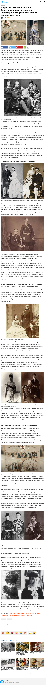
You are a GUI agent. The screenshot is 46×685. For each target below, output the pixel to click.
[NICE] (7, 633)
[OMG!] (30, 633)
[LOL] (16, 633)
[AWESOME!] (3, 633)
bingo (5, 17)
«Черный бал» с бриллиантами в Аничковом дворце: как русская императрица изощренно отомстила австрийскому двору (19, 11)
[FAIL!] (25, 633)
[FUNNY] (21, 633)
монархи (9, 618)
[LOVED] (12, 633)
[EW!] (34, 633)
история (3, 618)
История (3, 5)
